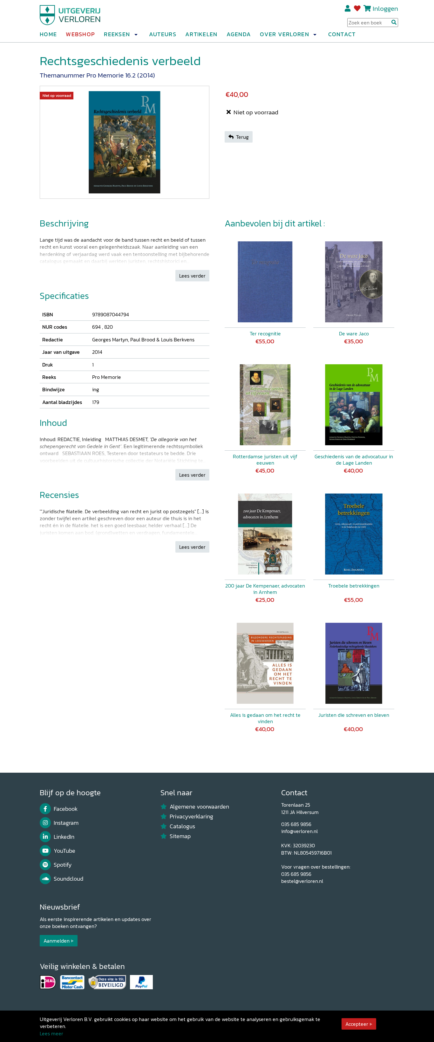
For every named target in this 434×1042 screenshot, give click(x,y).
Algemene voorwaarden (199, 807)
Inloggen (385, 8)
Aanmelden (57, 941)
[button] (136, 34)
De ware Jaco (354, 333)
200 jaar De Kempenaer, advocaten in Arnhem (265, 589)
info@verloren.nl (299, 831)
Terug (242, 137)
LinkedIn (64, 837)
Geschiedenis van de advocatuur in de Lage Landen (354, 460)
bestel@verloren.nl (302, 881)
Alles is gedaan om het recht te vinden (265, 718)
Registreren (348, 8)
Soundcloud (68, 879)
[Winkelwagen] (367, 8)
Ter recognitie (265, 333)
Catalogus (182, 826)
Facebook (66, 809)
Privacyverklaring (191, 816)
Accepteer (356, 1024)
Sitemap (180, 836)
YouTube (64, 851)
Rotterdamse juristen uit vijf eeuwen (265, 460)
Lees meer (51, 1033)
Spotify (63, 865)
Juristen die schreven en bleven (353, 715)
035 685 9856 (296, 824)
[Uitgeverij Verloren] (70, 14)
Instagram (66, 823)
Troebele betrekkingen (353, 585)
